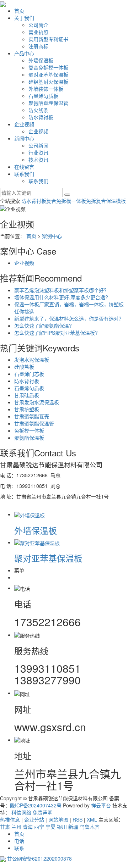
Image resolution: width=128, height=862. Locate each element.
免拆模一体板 (29, 430)
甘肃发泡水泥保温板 (36, 402)
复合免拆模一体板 (48, 67)
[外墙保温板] (29, 514)
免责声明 (43, 812)
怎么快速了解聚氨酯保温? (43, 325)
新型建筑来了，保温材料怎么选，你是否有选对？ (69, 318)
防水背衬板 (40, 117)
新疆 (73, 826)
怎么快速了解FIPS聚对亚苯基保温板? (56, 332)
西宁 (39, 826)
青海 (28, 826)
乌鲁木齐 (90, 826)
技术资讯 (38, 159)
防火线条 (38, 109)
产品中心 (24, 53)
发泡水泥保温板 (31, 359)
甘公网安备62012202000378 (39, 858)
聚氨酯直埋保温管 (48, 102)
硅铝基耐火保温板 (48, 81)
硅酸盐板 (24, 366)
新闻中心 (24, 138)
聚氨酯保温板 (29, 437)
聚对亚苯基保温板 (48, 74)
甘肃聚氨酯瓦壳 (31, 416)
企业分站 (34, 819)
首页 (19, 10)
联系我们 (24, 173)
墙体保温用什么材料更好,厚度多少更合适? (61, 297)
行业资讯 (38, 152)
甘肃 (5, 826)
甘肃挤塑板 (26, 409)
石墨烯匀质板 (43, 95)
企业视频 (24, 124)
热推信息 (10, 819)
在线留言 (24, 166)
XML (92, 819)
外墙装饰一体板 (45, 88)
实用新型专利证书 (48, 39)
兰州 (16, 826)
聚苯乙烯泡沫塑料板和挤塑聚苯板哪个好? (60, 290)
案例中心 (52, 235)
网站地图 (58, 819)
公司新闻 (38, 145)
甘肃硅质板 (26, 395)
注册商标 (38, 46)
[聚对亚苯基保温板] (37, 542)
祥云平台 (101, 805)
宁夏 (50, 826)
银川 (62, 826)
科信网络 (21, 812)
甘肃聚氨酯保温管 (34, 423)
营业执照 (38, 31)
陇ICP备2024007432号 (36, 805)
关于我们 (24, 17)
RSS (77, 819)
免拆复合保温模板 (106, 200)
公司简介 (38, 24)
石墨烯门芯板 (29, 373)
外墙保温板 (40, 60)
